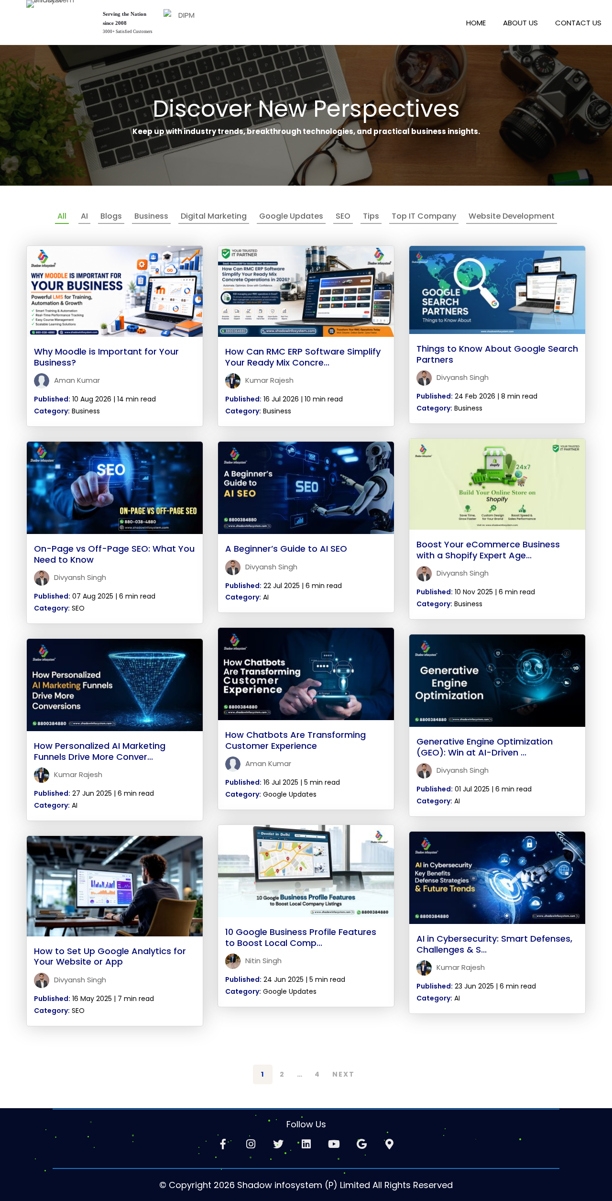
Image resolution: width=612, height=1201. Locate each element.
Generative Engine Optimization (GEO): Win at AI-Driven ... (484, 746)
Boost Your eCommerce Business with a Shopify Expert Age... (488, 549)
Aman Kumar (76, 380)
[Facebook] (222, 1144)
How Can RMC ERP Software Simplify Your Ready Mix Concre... (303, 356)
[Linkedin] (306, 1144)
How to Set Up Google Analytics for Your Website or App (110, 956)
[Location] (389, 1144)
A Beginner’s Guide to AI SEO (286, 549)
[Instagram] (250, 1144)
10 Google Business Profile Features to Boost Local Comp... (300, 937)
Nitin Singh (262, 961)
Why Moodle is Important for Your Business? (106, 356)
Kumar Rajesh (268, 380)
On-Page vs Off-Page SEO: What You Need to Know (114, 554)
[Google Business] (361, 1144)
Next (343, 1074)
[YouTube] (333, 1144)
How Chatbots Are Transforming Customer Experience (295, 740)
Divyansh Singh (462, 377)
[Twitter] (278, 1144)
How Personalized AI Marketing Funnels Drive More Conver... (99, 751)
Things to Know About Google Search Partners (497, 354)
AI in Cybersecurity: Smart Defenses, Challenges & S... (494, 944)
